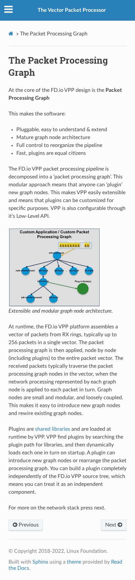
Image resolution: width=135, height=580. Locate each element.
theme (74, 562)
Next (111, 525)
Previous (28, 525)
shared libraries (52, 429)
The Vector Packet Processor (72, 10)
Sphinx (40, 562)
